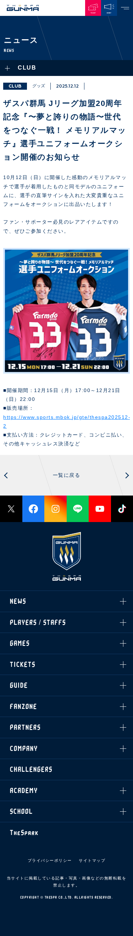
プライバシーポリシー (50, 860)
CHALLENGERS (31, 214)
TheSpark (24, 277)
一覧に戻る (67, 475)
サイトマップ (92, 860)
